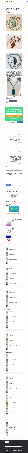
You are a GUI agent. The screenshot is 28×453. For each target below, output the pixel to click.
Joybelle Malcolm (12, 137)
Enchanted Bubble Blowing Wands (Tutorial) (13, 434)
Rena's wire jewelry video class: (10, 203)
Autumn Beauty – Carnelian (12, 283)
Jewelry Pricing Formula (12, 421)
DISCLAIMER (14, 450)
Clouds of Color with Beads (12, 273)
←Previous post (10, 189)
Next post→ (17, 189)
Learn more (13, 221)
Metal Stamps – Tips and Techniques (13, 424)
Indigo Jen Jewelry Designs (9, 98)
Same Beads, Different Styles (12, 249)
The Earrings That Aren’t (12, 431)
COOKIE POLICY (10, 450)
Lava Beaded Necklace (12, 254)
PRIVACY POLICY (18, 450)
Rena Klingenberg (12, 125)
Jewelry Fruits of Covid (12, 278)
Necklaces (14, 104)
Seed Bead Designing (11, 268)
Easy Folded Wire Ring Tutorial (13, 429)
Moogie (11, 154)
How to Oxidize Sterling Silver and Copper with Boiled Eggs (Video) (14, 427)
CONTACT (7, 450)
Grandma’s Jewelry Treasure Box (13, 259)
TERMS (21, 450)
